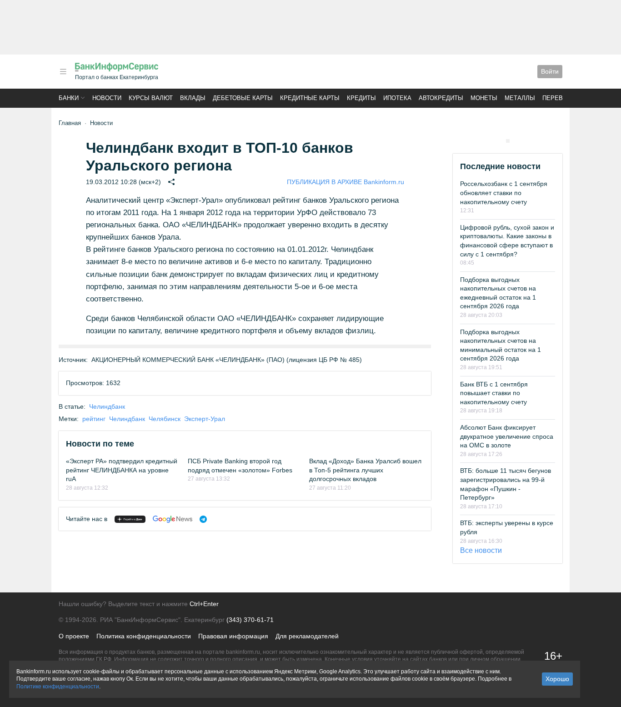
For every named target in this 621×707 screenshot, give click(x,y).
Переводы (559, 98)
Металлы (520, 98)
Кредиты (361, 98)
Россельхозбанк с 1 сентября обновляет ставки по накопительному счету (503, 192)
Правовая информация (233, 636)
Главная (70, 123)
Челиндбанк (107, 406)
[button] (63, 71)
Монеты (484, 98)
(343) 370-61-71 (250, 619)
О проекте (74, 636)
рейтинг (93, 418)
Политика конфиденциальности (143, 636)
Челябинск (164, 418)
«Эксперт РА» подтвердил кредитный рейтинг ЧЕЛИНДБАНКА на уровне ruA (121, 469)
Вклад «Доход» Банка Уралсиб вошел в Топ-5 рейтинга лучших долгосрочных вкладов (365, 469)
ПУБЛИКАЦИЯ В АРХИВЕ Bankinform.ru (345, 182)
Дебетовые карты (243, 98)
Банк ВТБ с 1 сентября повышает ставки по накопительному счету (494, 393)
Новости (106, 98)
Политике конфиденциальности (57, 686)
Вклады (192, 98)
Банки (69, 98)
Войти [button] (550, 71)
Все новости (481, 550)
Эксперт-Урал (204, 418)
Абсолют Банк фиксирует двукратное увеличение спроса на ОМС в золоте (506, 436)
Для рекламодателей (307, 636)
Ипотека (397, 98)
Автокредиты (441, 98)
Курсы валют (151, 98)
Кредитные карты (310, 98)
